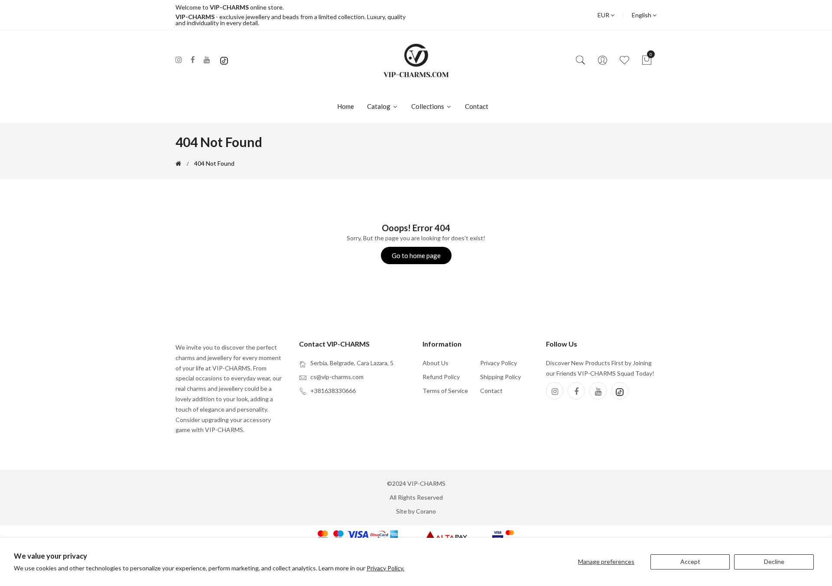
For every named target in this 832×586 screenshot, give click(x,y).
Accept (690, 561)
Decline (774, 561)
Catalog (379, 106)
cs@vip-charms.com (337, 376)
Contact (476, 106)
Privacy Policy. (385, 568)
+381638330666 (333, 390)
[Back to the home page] (178, 163)
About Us (435, 363)
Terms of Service (445, 390)
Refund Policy (441, 376)
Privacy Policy (498, 363)
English (642, 15)
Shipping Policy (500, 376)
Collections (428, 106)
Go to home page (416, 255)
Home (345, 106)
